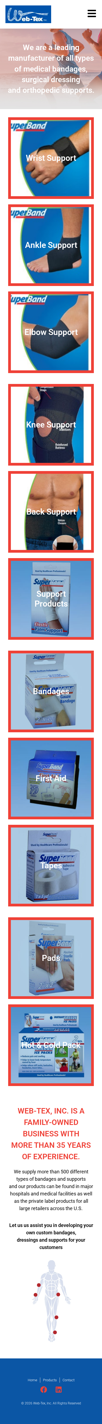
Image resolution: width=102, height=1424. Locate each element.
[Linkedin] (58, 1389)
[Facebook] (43, 1389)
